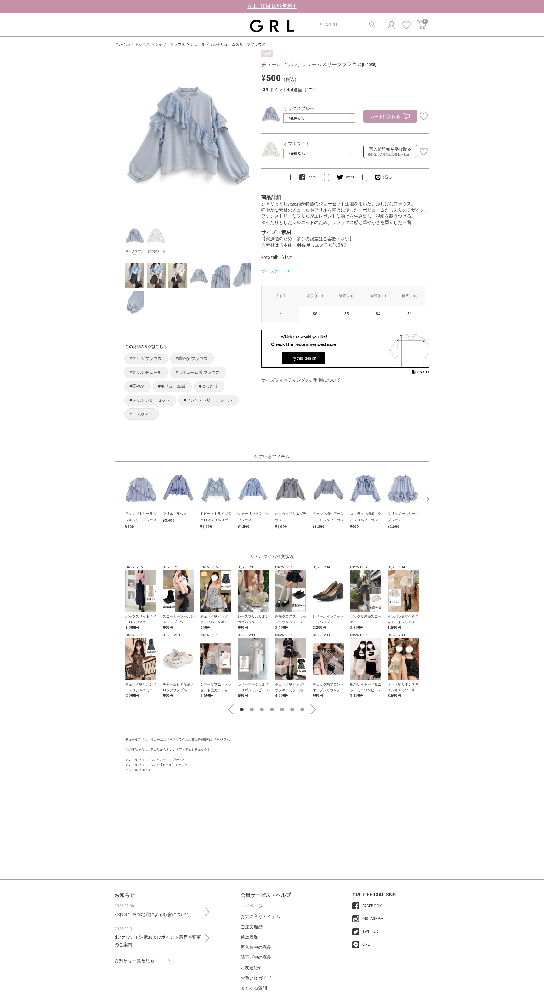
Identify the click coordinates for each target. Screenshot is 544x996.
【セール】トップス (173, 764)
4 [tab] (272, 709)
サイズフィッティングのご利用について (301, 380)
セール (147, 769)
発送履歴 (249, 936)
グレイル (122, 44)
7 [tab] (302, 709)
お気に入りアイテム (260, 916)
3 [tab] (262, 709)
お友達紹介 (252, 967)
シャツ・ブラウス (170, 44)
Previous (231, 709)
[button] (428, 499)
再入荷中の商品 (256, 947)
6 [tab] (292, 709)
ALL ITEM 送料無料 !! (272, 6)
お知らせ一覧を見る (134, 960)
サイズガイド (274, 271)
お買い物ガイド (256, 978)
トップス (142, 44)
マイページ (252, 905)
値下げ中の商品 (256, 957)
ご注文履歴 (252, 926)
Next (313, 709)
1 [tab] (242, 709)
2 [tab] (252, 709)
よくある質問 (254, 988)
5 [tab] (282, 709)
